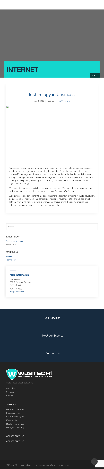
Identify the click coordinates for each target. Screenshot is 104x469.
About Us (10, 388)
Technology (10, 260)
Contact (9, 395)
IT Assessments (13, 413)
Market (9, 256)
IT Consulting (12, 420)
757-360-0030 (16, 289)
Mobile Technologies (15, 424)
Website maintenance (34, 465)
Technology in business (51, 94)
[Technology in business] (52, 136)
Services (10, 392)
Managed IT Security (15, 427)
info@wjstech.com (17, 292)
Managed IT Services (15, 409)
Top (94, 461)
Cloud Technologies (15, 416)
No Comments (65, 101)
